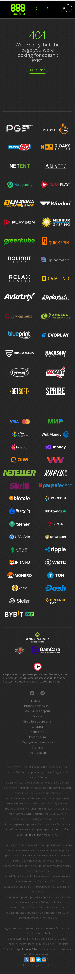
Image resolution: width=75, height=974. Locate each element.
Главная (36, 700)
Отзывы (37, 726)
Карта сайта (37, 737)
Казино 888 (29, 949)
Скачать (37, 747)
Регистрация (38, 753)
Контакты (37, 732)
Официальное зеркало (37, 742)
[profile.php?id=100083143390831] (32, 693)
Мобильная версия (37, 711)
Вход (50, 8)
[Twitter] (38, 959)
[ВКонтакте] (26, 959)
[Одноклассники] (32, 959)
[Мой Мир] (44, 959)
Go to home (37, 70)
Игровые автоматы (37, 706)
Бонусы (37, 716)
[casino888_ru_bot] (43, 693)
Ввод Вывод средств (37, 721)
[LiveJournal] (49, 959)
